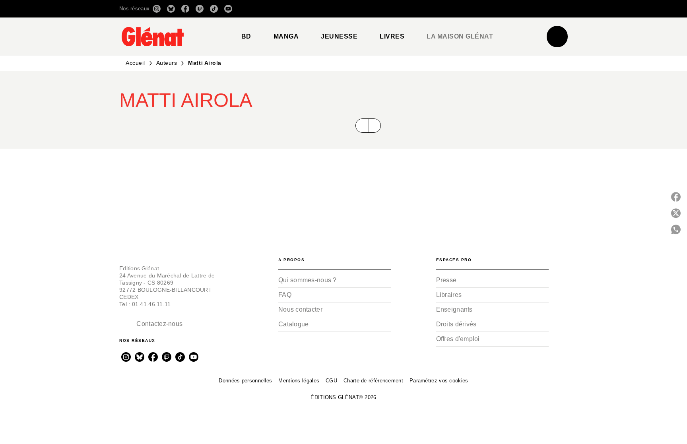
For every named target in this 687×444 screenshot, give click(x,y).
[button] (456, 9)
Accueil (135, 63)
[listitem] (156, 9)
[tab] (246, 37)
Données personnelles (245, 381)
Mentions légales (298, 381)
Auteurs (166, 63)
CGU (331, 381)
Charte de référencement (373, 381)
